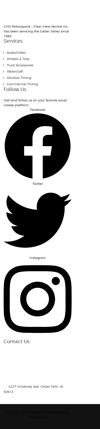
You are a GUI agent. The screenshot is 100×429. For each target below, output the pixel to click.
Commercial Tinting (22, 84)
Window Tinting (19, 78)
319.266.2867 (28, 392)
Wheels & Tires (18, 59)
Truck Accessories (20, 65)
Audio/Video (16, 52)
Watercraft (15, 71)
